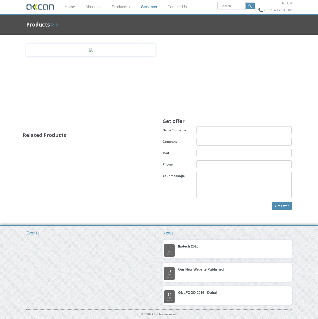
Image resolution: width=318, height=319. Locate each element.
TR (282, 3)
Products (38, 24)
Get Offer (282, 206)
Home (70, 7)
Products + (121, 7)
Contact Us (177, 7)
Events (33, 233)
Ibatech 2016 (188, 246)
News (167, 233)
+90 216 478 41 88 (278, 10)
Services (149, 7)
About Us (93, 7)
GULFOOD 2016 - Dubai (197, 293)
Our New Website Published (201, 269)
